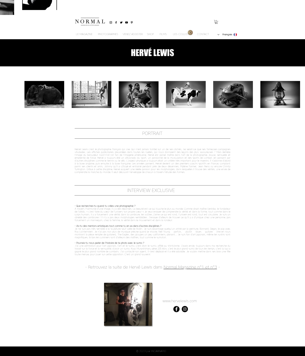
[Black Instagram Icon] (110, 22)
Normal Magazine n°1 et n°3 (190, 267)
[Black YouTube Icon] (126, 22)
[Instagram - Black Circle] (185, 309)
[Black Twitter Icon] (121, 22)
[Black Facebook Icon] (116, 22)
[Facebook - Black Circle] (176, 309)
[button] (216, 22)
